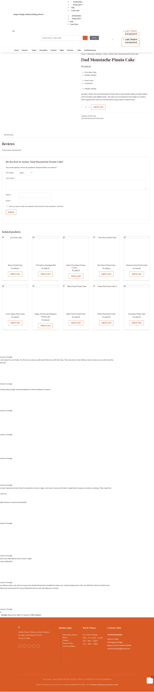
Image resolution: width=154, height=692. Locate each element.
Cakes (34, 50)
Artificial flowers (90, 50)
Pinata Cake (113, 54)
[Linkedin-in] (24, 646)
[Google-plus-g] (33, 646)
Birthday (99, 54)
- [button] (82, 107)
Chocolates (43, 50)
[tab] (8, 135)
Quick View (15, 260)
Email (8, 201)
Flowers (25, 50)
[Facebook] (20, 646)
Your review (10, 178)
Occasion (70, 50)
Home (16, 50)
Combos (54, 50)
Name (8, 195)
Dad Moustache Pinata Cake (93, 118)
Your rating (10, 173)
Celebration (91, 54)
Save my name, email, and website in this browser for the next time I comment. (36, 206)
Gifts (79, 50)
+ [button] (89, 107)
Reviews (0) (8, 135)
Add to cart (98, 107)
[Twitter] (29, 646)
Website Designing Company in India (104, 685)
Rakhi (62, 50)
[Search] (85, 38)
